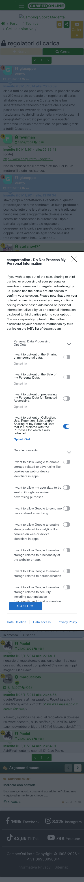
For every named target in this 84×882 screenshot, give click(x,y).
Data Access (42, 622)
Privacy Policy (67, 622)
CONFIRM (25, 606)
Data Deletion (16, 622)
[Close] (75, 260)
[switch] (66, 357)
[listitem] (42, 344)
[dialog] (42, 440)
